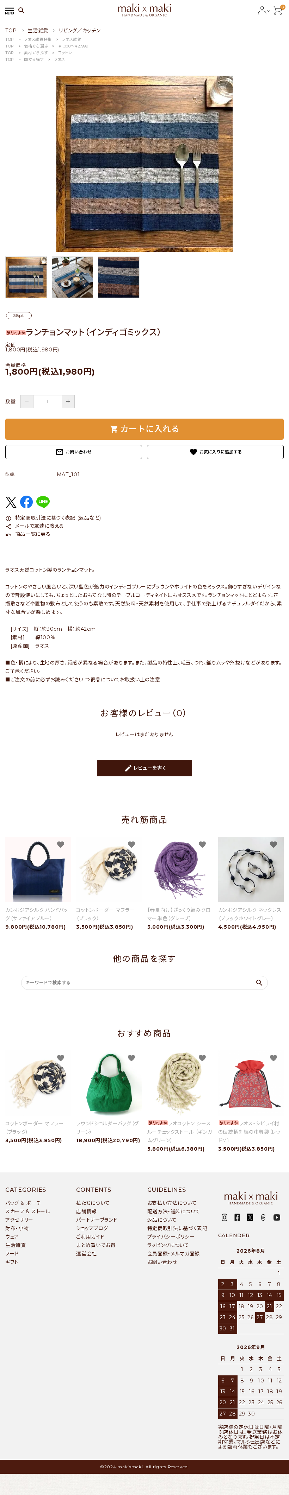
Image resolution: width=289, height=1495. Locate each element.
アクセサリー (19, 1220)
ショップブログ (92, 1228)
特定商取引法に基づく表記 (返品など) (53, 518)
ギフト (12, 1262)
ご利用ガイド (90, 1237)
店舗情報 (86, 1211)
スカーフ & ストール (27, 1211)
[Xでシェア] (11, 506)
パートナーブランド (96, 1220)
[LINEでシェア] (43, 506)
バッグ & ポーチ (23, 1203)
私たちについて (93, 1203)
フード (12, 1254)
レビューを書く (145, 768)
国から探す (34, 59)
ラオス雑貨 (71, 39)
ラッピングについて (168, 1245)
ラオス (59, 59)
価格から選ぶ (36, 46)
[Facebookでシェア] (26, 506)
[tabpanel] (144, 164)
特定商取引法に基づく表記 (177, 1228)
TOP (9, 39)
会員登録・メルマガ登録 (173, 1254)
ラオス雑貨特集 (38, 39)
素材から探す (36, 52)
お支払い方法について (172, 1203)
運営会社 (86, 1254)
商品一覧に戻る (28, 534)
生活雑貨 (15, 1245)
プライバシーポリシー (171, 1237)
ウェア (12, 1237)
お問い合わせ (73, 452)
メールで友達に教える (34, 526)
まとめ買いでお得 (96, 1245)
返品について (162, 1220)
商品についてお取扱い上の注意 (125, 679)
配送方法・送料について (174, 1211)
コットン (65, 52)
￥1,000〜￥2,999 (73, 46)
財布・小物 (17, 1228)
